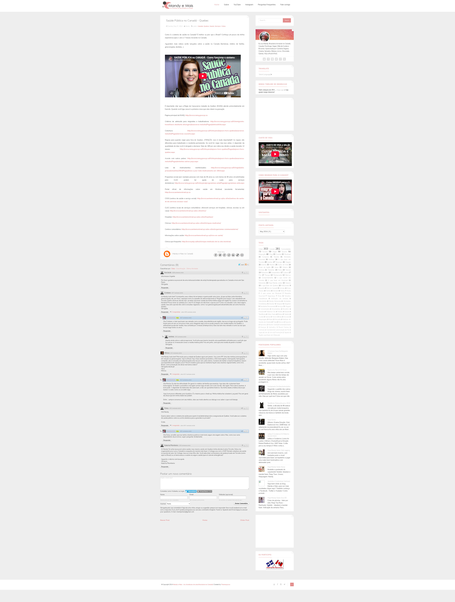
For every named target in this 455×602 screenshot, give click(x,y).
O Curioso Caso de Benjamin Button (278, 352)
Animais (282, 288)
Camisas (262, 330)
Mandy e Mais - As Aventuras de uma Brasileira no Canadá (193, 584)
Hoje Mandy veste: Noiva (276, 467)
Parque (268, 275)
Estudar (272, 304)
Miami (271, 319)
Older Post (244, 520)
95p (177, 318)
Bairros (288, 275)
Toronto (265, 252)
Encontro (286, 309)
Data (173, 269)
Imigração (262, 254)
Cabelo (287, 314)
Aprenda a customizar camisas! (279, 481)
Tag (260, 335)
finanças (263, 327)
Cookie (261, 317)
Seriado (276, 291)
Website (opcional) (226, 494)
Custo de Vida (283, 265)
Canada (200, 26)
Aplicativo (273, 327)
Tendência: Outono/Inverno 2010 (279, 403)
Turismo (285, 252)
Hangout (279, 304)
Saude (212, 26)
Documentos (276, 309)
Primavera (265, 273)
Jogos (261, 332)
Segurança (272, 296)
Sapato (287, 332)
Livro (271, 332)
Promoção (279, 332)
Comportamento (268, 278)
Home (216, 4)
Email (191, 494)
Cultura (286, 273)
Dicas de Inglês (265, 267)
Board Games (284, 327)
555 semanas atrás (180, 337)
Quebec (206, 26)
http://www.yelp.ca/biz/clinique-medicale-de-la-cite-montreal (206, 241)
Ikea (280, 317)
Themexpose (225, 584)
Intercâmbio (263, 301)
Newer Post (164, 520)
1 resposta (175, 374)
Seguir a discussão (247, 264)
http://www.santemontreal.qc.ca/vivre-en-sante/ (204, 235)
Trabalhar (271, 270)
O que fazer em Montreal (278, 280)
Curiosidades (286, 249)
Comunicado (265, 309)
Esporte (288, 322)
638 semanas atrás (177, 273)
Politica (280, 312)
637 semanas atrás (177, 293)
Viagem (288, 262)
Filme (280, 270)
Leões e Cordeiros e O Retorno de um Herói (278, 435)
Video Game (271, 314)
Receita (277, 257)
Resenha (262, 288)
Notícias (272, 259)
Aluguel (288, 306)
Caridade (270, 330)
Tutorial (288, 270)
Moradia (278, 319)
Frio (260, 275)
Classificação (180, 269)
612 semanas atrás (176, 353)
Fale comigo (285, 4)
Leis (266, 332)
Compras (266, 257)
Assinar (163, 504)
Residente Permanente (268, 306)
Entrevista (262, 283)
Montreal (287, 254)
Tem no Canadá (272, 288)
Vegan (275, 252)
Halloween (285, 286)
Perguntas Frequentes (267, 4)
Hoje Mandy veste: (276, 283)
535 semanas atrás (184, 445)
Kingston (287, 304)
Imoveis (287, 317)
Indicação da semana (280, 299)
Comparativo (276, 273)
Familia (268, 291)
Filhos (282, 291)
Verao (277, 267)
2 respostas (176, 312)
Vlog (271, 254)
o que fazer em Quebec (270, 286)
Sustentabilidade (285, 325)
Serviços (218, 26)
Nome (162, 494)
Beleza (280, 314)
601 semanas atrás (185, 431)
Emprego (279, 262)
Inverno (264, 265)
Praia (275, 322)
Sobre (226, 4)
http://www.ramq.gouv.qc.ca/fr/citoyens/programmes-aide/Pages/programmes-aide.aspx (209, 183)
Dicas (280, 296)
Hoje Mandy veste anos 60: (277, 498)
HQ (288, 330)
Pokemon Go (271, 312)
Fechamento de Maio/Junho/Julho (279, 387)
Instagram (249, 4)
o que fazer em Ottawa (271, 335)
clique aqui (280, 90)
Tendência (262, 314)
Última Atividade (192, 269)
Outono (288, 283)
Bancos (281, 322)
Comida (279, 254)
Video (223, 26)
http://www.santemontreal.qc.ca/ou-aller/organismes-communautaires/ (210, 229)
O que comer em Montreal (272, 293)
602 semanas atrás (175, 408)
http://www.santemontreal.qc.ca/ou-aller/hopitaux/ (193, 217)
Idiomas (262, 270)
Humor (275, 317)
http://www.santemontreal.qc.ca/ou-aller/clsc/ (188, 211)
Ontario (285, 267)
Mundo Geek (273, 325)
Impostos (263, 325)
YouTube (237, 4)
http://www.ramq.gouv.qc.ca (196, 115)
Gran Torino (272, 420)
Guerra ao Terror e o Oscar (277, 370)
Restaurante (278, 275)
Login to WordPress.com (204, 491)
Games (268, 317)
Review (272, 265)
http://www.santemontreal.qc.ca (177, 192)
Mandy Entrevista (275, 301)
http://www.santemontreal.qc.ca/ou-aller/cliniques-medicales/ (196, 223)
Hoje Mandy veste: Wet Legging (279, 450)
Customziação (280, 330)
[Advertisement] (274, 114)
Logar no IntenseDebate (191, 491)
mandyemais (171, 318)
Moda (289, 291)
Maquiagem (263, 319)
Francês (262, 312)
